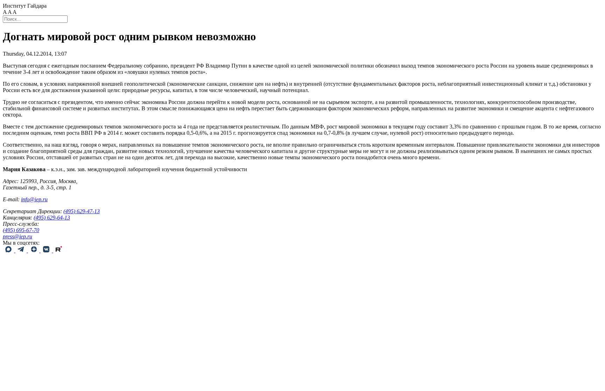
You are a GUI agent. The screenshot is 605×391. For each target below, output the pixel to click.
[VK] (47, 250)
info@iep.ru (34, 199)
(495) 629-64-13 (52, 218)
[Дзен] (34, 250)
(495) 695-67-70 (21, 230)
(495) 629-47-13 (81, 211)
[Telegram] (21, 250)
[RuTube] (58, 250)
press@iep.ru (17, 236)
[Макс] (9, 250)
